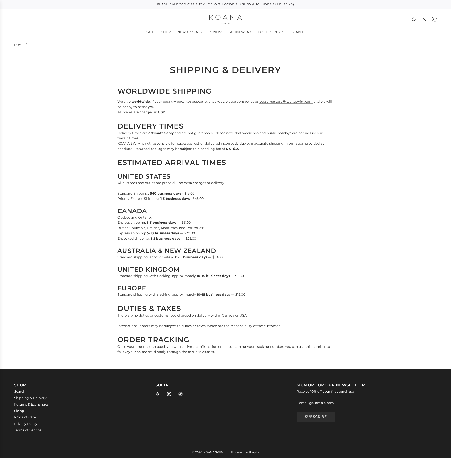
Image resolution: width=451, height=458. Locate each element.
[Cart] (434, 19)
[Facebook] (158, 394)
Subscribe (316, 417)
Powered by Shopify (245, 452)
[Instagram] (169, 394)
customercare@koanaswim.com (286, 101)
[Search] (414, 19)
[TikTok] (180, 394)
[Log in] (424, 19)
